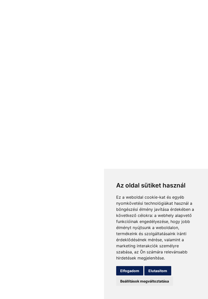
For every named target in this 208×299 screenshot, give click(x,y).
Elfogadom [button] (129, 271)
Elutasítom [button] (157, 271)
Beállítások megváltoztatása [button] (144, 281)
